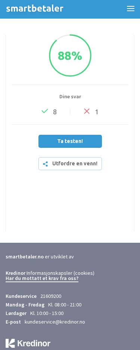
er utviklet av (40, 256)
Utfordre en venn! (74, 163)
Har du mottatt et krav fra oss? (42, 278)
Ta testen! (70, 141)
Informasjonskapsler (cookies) (60, 273)
